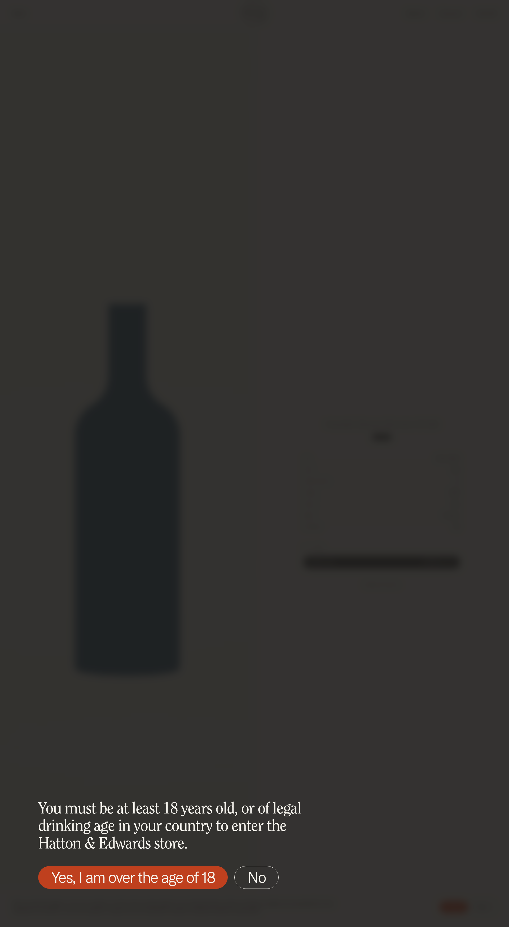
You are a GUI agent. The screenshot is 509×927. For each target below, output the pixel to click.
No (256, 877)
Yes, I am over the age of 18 (133, 877)
